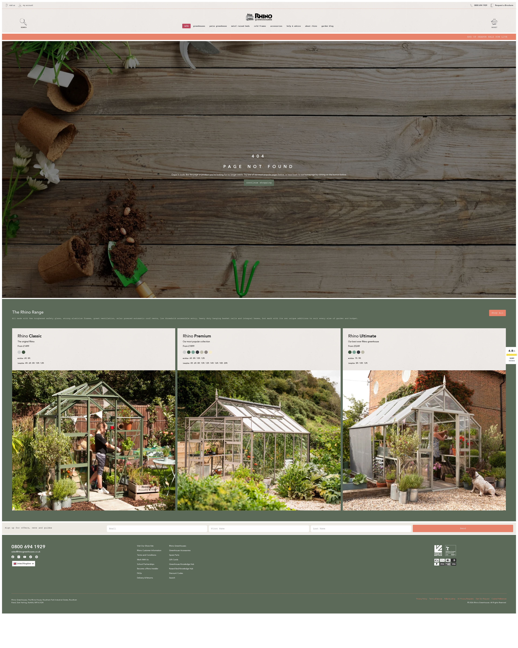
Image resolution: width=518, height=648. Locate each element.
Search (172, 578)
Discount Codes (176, 573)
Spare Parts (174, 555)
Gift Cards (173, 559)
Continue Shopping (259, 182)
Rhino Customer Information (149, 550)
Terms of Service (435, 599)
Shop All (497, 313)
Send (463, 528)
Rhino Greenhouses (177, 546)
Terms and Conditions (146, 555)
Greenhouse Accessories (179, 550)
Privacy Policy (421, 599)
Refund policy (449, 599)
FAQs (139, 573)
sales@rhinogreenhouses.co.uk (25, 551)
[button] (23, 23)
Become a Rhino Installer (147, 569)
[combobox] (23, 563)
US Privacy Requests (466, 599)
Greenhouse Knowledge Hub (181, 564)
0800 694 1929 (28, 546)
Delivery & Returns (145, 578)
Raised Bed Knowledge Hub (181, 569)
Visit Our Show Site (145, 546)
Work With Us (143, 559)
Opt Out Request (482, 599)
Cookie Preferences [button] (499, 599)
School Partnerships (145, 564)
